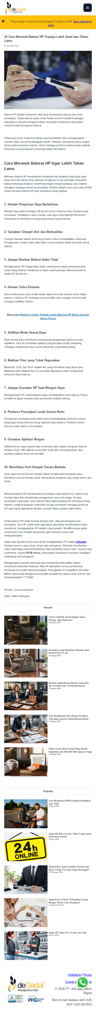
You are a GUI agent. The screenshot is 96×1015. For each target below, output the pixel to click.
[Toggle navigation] (87, 7)
